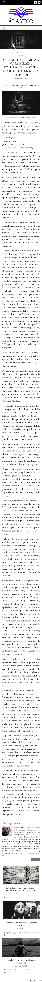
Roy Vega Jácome (22, 78)
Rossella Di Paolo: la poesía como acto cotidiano (21, 961)
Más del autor (35, 860)
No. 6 (21, 55)
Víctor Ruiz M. (22, 966)
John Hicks (22, 929)
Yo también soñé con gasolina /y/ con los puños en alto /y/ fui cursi (21, 889)
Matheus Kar (22, 894)
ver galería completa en (28, 117)
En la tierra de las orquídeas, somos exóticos (21, 924)
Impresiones (21, 53)
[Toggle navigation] (4, 2)
